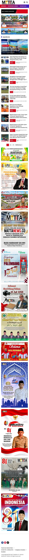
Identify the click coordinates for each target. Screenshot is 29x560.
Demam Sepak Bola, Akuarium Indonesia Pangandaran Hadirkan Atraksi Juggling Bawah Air (13, 49)
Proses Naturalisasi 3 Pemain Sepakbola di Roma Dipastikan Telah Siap (18, 97)
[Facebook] (2, 542)
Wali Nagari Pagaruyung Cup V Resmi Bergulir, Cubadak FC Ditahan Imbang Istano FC (18, 68)
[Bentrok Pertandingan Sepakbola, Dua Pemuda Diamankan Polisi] (5, 108)
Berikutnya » (19, 145)
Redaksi (3, 552)
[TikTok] (8, 542)
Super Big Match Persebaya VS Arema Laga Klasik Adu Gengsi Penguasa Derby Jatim (18, 58)
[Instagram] (5, 542)
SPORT (11, 92)
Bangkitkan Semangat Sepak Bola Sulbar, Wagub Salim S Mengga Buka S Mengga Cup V (18, 78)
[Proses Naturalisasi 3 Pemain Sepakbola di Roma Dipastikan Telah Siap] (5, 98)
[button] (24, 2)
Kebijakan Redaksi (20, 550)
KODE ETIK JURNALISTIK (7, 550)
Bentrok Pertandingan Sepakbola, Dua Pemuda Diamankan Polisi (16, 106)
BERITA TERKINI (6, 45)
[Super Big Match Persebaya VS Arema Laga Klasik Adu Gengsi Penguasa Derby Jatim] (5, 60)
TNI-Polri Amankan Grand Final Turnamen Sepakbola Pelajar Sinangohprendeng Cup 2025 (18, 88)
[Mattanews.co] (8, 2)
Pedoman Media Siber (7, 548)
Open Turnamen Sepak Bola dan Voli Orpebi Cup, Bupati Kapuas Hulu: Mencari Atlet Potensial (19, 136)
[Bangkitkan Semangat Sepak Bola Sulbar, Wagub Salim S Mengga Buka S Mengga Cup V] (5, 80)
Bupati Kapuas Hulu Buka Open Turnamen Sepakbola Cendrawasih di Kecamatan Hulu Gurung (19, 127)
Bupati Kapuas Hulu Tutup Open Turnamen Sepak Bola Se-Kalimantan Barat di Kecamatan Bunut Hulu (18, 117)
